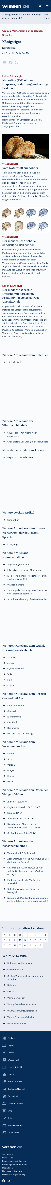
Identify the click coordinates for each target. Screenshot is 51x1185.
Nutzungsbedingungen (12, 1171)
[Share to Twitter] (16, 62)
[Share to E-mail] (4, 62)
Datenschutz (7, 1157)
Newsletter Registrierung (13, 1174)
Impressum (7, 1154)
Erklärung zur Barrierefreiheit (15, 1164)
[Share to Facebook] (10, 62)
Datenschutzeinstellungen (14, 1161)
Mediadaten (7, 1168)
